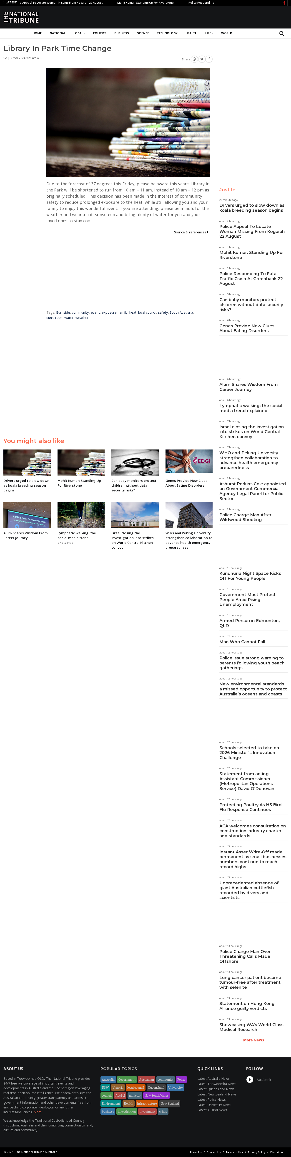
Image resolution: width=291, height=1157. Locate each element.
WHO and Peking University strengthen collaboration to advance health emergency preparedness (248, 460)
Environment (111, 1103)
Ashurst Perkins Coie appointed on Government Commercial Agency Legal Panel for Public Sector (252, 491)
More (38, 1112)
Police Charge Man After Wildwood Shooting (245, 517)
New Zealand (170, 1103)
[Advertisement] (205, 16)
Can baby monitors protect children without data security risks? (251, 304)
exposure (109, 312)
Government (126, 1079)
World (226, 33)
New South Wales (156, 1095)
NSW (105, 1087)
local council (147, 312)
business (108, 1111)
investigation (127, 1111)
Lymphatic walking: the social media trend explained (250, 408)
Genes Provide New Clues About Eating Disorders (246, 328)
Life (208, 33)
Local (78, 33)
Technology (167, 33)
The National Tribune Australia (36, 1152)
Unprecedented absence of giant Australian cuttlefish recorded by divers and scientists (249, 890)
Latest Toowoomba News (216, 1084)
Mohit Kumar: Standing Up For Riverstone (124, 2)
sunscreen (54, 317)
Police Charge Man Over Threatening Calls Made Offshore (245, 956)
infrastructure (147, 1103)
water (69, 317)
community (80, 312)
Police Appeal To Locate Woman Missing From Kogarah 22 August (252, 231)
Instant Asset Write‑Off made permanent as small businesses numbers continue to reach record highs (252, 859)
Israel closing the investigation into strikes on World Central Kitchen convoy (251, 431)
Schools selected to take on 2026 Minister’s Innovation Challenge (249, 752)
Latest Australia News (213, 1078)
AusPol (120, 1095)
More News (253, 1040)
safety (163, 312)
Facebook (263, 1079)
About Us (196, 1152)
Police (181, 1079)
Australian (146, 1079)
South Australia (181, 312)
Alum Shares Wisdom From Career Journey (248, 387)
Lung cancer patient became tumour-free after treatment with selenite (250, 982)
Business (121, 33)
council (107, 1095)
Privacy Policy (256, 1152)
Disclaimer (277, 1152)
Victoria (118, 1087)
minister (135, 1095)
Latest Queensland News (215, 1089)
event (95, 312)
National (57, 33)
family (123, 312)
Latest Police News (211, 1099)
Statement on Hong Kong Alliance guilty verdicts (247, 1006)
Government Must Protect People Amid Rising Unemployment (247, 599)
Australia (108, 1079)
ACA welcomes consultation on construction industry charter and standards (252, 831)
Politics (99, 33)
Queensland (156, 1087)
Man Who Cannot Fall (242, 641)
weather (82, 317)
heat (132, 312)
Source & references (190, 232)
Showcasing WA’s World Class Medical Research (251, 1027)
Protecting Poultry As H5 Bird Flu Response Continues (250, 807)
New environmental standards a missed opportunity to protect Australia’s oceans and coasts (253, 689)
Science (143, 33)
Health (191, 33)
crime (163, 1111)
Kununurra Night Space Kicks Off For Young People (250, 576)
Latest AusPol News (212, 1110)
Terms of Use (234, 1152)
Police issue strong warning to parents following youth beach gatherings (252, 663)
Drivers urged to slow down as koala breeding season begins (251, 208)
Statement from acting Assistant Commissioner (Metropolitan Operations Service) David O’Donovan (246, 781)
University (175, 1087)
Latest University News (214, 1105)
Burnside (63, 312)
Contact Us (214, 1152)
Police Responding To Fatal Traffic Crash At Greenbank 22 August (211, 2)
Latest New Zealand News (216, 1094)
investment (147, 1111)
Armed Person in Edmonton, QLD (249, 623)
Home (37, 33)
